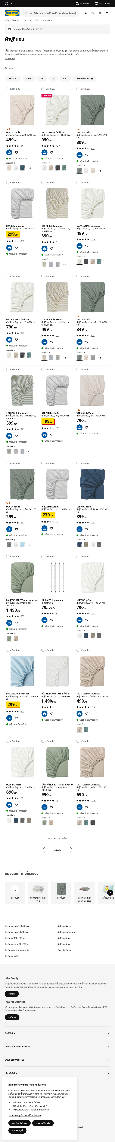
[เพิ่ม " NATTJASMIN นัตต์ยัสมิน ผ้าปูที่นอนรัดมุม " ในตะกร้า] (44, 152)
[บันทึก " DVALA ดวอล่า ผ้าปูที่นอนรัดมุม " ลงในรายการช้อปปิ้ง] (16, 152)
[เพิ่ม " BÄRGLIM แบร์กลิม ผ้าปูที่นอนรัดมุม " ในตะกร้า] (9, 248)
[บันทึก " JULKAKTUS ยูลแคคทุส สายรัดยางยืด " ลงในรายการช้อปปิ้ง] (52, 620)
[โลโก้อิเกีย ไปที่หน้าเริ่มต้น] (12, 13)
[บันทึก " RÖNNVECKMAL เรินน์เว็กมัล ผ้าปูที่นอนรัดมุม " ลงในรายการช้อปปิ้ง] (52, 714)
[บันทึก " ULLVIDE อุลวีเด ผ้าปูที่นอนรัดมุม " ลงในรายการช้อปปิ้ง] (87, 529)
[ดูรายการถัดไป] (110, 893)
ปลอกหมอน (37, 54)
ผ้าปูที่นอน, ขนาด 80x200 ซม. (17, 944)
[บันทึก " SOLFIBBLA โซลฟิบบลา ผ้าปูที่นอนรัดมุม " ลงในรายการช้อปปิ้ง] (52, 249)
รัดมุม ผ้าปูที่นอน (64, 950)
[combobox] (50, 13)
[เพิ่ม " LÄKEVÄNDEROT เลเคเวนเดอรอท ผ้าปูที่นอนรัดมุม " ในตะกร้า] (9, 623)
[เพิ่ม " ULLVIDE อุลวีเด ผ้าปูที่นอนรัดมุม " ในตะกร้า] (80, 529)
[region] (39, 1108)
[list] (57, 892)
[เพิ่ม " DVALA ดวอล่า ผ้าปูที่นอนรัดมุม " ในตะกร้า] (9, 152)
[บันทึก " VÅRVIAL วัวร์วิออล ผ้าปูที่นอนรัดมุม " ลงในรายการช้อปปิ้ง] (87, 427)
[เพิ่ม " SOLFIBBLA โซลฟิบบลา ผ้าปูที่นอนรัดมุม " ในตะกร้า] (44, 249)
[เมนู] (107, 13)
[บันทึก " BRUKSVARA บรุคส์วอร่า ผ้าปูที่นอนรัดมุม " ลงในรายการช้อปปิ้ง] (16, 718)
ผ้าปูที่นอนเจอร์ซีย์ (12, 956)
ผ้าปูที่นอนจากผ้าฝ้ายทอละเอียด (17, 950)
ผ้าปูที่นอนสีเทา (64, 938)
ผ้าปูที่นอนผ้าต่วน (64, 926)
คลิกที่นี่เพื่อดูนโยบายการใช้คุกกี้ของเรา (25, 1115)
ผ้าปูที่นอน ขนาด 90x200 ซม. (17, 932)
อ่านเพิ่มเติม (10, 58)
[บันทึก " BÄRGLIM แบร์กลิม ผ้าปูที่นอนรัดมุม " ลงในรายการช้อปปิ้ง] (16, 248)
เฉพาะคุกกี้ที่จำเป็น (43, 1123)
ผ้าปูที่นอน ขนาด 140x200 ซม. (17, 926)
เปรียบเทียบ (15, 89)
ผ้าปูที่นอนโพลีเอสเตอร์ (67, 932)
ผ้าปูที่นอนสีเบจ (64, 944)
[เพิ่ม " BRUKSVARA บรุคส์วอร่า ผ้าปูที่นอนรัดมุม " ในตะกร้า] (9, 718)
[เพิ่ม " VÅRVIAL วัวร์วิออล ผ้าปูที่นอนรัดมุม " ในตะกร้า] (80, 427)
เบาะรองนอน (51, 54)
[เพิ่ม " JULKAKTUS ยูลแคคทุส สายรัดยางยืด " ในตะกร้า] (44, 620)
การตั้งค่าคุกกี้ (17, 1130)
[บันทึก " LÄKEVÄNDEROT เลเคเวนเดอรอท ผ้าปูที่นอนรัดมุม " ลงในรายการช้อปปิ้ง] (16, 623)
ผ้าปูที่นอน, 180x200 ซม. (15, 938)
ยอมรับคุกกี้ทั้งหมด (19, 1123)
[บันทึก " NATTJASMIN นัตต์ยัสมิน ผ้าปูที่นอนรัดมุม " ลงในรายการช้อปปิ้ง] (52, 152)
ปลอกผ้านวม (26, 54)
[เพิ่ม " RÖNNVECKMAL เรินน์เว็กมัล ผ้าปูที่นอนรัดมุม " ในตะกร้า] (44, 714)
